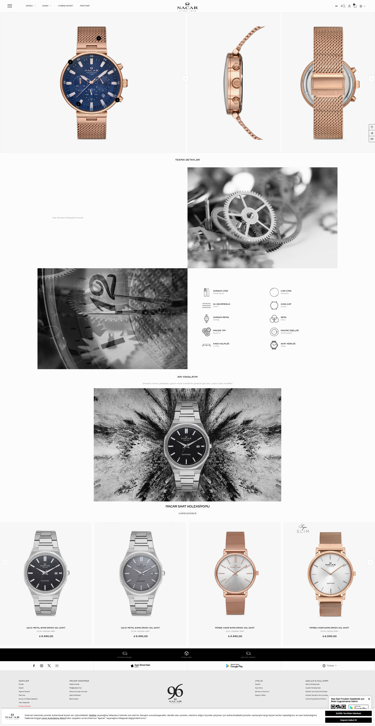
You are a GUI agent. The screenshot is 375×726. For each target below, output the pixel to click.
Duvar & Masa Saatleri (28, 699)
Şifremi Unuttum (262, 692)
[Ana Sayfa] (187, 6)
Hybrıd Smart (24, 692)
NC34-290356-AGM (140, 631)
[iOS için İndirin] (140, 666)
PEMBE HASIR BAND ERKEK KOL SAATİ (234, 628)
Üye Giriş (259, 688)
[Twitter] (49, 665)
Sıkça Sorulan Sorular (78, 692)
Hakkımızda (74, 684)
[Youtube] (56, 665)
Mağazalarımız (75, 688)
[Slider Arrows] (185, 79)
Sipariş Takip (260, 695)
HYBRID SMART (65, 6)
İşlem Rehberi (75, 695)
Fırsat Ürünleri (25, 706)
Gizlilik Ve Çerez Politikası (316, 692)
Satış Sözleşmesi (313, 684)
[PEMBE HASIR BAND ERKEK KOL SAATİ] (235, 573)
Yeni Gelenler (24, 703)
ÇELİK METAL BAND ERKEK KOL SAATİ (46, 628)
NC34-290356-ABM (46, 631)
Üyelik (257, 684)
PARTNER (85, 6)
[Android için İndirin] (234, 666)
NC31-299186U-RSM (235, 631)
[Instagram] (41, 665)
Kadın (21, 688)
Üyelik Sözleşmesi (313, 688)
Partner (22, 695)
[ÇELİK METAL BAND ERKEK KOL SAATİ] (46, 573)
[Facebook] (34, 665)
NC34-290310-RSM (329, 631)
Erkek (21, 684)
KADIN (45, 6)
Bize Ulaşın (74, 699)
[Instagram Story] (336, 6)
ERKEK (29, 6)
